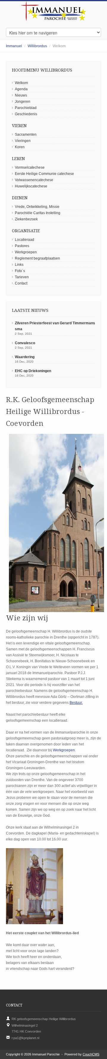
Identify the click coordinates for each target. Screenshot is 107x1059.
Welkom (21, 83)
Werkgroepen (26, 252)
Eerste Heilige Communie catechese (44, 174)
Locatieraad (24, 240)
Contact (21, 283)
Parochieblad (26, 108)
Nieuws (21, 95)
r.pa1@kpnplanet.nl (25, 1038)
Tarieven (22, 277)
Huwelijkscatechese (31, 186)
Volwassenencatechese (34, 180)
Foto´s (20, 271)
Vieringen (23, 141)
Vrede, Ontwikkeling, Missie (37, 207)
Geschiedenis (26, 114)
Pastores (22, 246)
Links (19, 265)
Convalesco (25, 343)
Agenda (21, 89)
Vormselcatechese (30, 167)
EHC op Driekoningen (33, 371)
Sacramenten (26, 134)
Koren (20, 147)
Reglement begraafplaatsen (37, 258)
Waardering (24, 357)
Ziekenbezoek (26, 219)
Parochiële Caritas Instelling (37, 213)
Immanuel (14, 46)
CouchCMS (91, 1054)
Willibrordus (37, 46)
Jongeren (22, 101)
